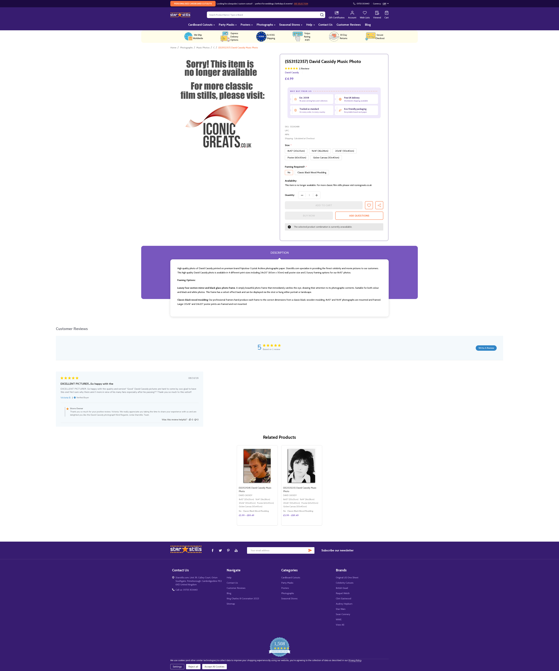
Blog (368, 24)
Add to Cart (323, 205)
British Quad (342, 588)
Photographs (264, 24)
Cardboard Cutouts (200, 24)
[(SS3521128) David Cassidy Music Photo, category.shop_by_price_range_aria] (257, 465)
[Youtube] (236, 550)
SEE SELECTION (301, 3)
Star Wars (340, 609)
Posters (245, 24)
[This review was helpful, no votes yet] (190, 419)
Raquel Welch (343, 593)
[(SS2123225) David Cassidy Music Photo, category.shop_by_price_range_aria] (301, 465)
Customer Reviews (349, 24)
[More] (214, 25)
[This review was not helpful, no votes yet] (195, 419)
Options (262, 524)
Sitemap (231, 603)
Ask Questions (359, 215)
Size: (288, 145)
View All (340, 624)
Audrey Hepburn (344, 603)
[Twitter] (220, 550)
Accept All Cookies (214, 666)
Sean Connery (343, 614)
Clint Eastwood (343, 598)
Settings (177, 666)
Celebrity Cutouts (344, 582)
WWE (339, 619)
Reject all (193, 666)
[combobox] (266, 15)
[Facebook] (212, 550)
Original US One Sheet (347, 577)
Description (279, 252)
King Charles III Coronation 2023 (243, 598)
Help (309, 24)
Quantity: (290, 195)
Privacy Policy (355, 660)
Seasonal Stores (289, 24)
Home (173, 47)
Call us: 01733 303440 (187, 589)
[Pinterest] (228, 550)
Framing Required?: (296, 166)
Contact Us (325, 24)
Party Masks (226, 24)
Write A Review (486, 348)
